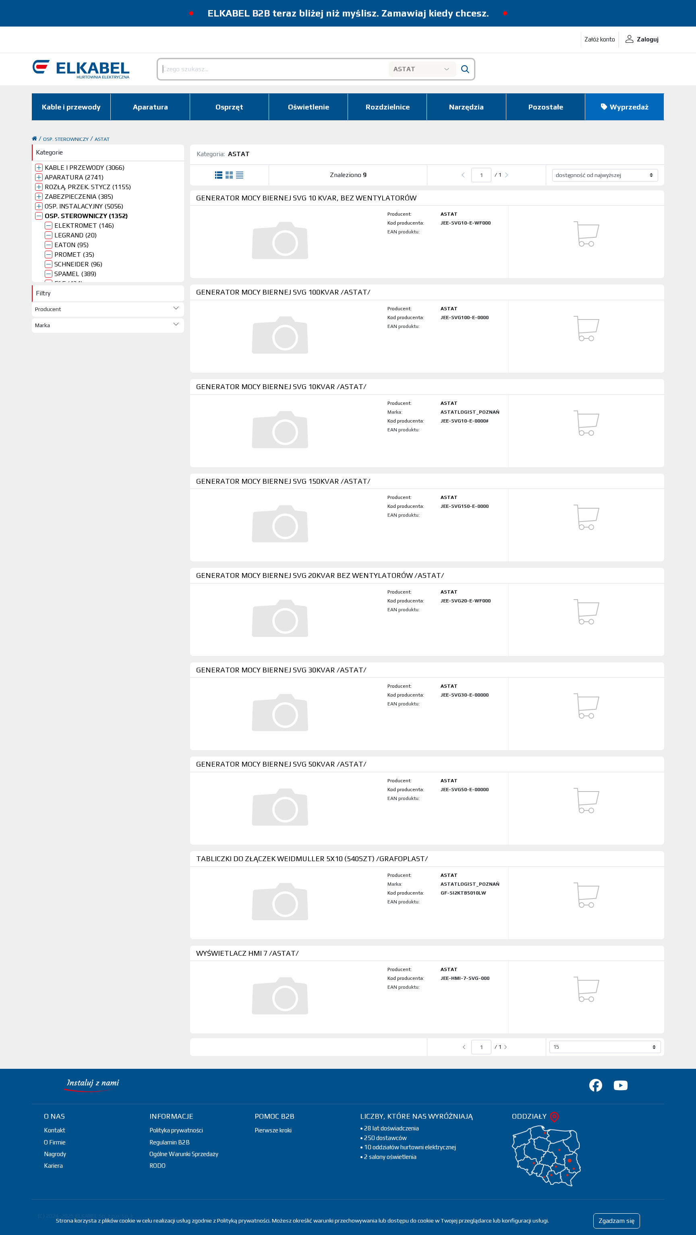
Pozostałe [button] (545, 107)
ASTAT (102, 139)
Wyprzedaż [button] (629, 107)
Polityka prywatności (176, 1130)
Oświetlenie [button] (308, 107)
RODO (157, 1165)
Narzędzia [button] (466, 107)
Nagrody (55, 1153)
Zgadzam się (617, 1221)
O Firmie (55, 1142)
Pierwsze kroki (273, 1130)
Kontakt (54, 1130)
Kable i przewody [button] (71, 107)
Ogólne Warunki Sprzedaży (183, 1153)
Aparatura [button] (150, 107)
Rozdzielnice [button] (388, 107)
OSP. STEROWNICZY (66, 139)
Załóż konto (599, 39)
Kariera (53, 1165)
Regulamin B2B (169, 1142)
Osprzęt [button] (229, 107)
